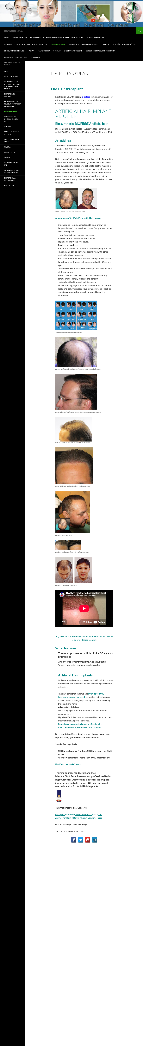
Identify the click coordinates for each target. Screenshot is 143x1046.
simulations (35, 57)
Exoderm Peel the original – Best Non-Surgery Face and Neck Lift (56, 37)
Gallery (106, 44)
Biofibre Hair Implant (95, 37)
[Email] (94, 840)
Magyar (31, 51)
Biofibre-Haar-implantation (15, 57)
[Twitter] (81, 840)
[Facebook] (74, 840)
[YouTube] (87, 840)
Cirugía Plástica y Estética (124, 44)
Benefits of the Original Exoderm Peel (84, 44)
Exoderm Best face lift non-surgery (100, 51)
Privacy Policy (44, 51)
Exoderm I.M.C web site (73, 51)
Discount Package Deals (14, 51)
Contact (56, 51)
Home (6, 37)
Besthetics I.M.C (13, 30)
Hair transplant (58, 44)
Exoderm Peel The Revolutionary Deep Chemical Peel (25, 44)
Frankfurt (66, 817)
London (91, 817)
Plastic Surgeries (19, 37)
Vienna (83, 814)
